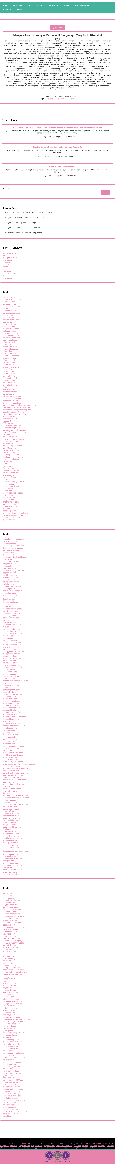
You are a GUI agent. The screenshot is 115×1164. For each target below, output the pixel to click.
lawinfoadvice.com (11, 472)
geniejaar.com (9, 597)
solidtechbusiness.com (12, 759)
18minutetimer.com (11, 640)
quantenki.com (9, 744)
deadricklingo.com (11, 719)
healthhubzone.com (11, 320)
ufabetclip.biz (8, 344)
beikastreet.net (9, 895)
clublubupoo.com (10, 807)
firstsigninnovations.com (13, 916)
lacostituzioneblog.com (13, 493)
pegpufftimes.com (10, 904)
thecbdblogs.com (10, 1109)
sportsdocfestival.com (12, 870)
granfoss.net (8, 1075)
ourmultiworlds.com (11, 900)
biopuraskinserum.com (12, 1042)
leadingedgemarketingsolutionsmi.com (19, 405)
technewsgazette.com (12, 1001)
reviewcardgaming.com (13, 762)
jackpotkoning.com (11, 836)
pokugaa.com (8, 861)
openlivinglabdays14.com (13, 412)
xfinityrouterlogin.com (12, 1096)
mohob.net (7, 606)
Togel (66, 5)
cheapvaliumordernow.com (14, 780)
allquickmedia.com (11, 999)
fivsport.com (8, 468)
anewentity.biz (9, 1010)
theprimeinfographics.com (14, 777)
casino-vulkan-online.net (13, 1082)
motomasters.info (10, 735)
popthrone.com (9, 573)
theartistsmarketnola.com (14, 1057)
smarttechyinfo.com (11, 611)
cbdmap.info (8, 566)
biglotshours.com (10, 333)
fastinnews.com (9, 829)
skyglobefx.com (10, 721)
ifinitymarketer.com (11, 834)
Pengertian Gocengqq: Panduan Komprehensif (24, 217)
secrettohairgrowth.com (13, 1021)
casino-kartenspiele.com (13, 970)
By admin (46, 96)
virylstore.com (9, 934)
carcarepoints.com (11, 454)
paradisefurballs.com (12, 624)
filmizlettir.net (8, 898)
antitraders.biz (9, 416)
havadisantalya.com (11, 306)
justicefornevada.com (12, 658)
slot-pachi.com (9, 620)
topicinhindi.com (10, 543)
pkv (4, 276)
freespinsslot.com (10, 622)
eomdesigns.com (10, 728)
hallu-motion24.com (11, 1071)
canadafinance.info (11, 1046)
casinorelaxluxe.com (11, 818)
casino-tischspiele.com (12, 974)
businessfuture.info (11, 561)
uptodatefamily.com (11, 486)
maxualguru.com (10, 615)
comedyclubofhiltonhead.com (15, 773)
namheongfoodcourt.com (14, 1064)
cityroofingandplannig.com (14, 432)
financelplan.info (10, 559)
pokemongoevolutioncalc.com (16, 852)
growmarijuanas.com (12, 647)
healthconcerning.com (12, 633)
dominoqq (7, 262)
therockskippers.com (12, 1073)
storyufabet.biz (9, 380)
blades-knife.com (10, 699)
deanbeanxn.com (10, 568)
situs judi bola (107, 1144)
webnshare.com (9, 649)
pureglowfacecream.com (13, 1003)
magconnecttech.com (12, 9)
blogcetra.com (9, 678)
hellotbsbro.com (10, 663)
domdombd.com (10, 822)
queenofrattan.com (11, 692)
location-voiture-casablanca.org (16, 768)
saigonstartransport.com (13, 1033)
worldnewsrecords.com (13, 755)
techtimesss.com (10, 931)
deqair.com (7, 461)
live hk (5, 255)
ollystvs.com (8, 683)
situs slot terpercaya (64, 1146)
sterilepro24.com (10, 757)
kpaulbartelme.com (11, 771)
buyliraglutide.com (11, 335)
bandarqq (7, 264)
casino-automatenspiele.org (15, 972)
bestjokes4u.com (10, 593)
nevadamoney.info (10, 1048)
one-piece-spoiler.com (12, 701)
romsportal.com (10, 867)
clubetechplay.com (11, 820)
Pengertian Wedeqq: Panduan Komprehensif (23, 222)
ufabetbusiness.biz (11, 356)
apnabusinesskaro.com (12, 1114)
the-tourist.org (9, 958)
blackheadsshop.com (12, 766)
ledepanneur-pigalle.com (13, 1053)
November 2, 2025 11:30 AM (65, 96)
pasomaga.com (9, 511)
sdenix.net (7, 954)
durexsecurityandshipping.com (16, 430)
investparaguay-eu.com (13, 445)
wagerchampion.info (11, 714)
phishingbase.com (10, 854)
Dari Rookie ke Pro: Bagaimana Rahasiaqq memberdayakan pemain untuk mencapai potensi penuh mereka (57, 127)
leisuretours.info (10, 660)
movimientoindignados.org (14, 481)
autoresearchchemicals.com (15, 1111)
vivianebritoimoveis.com (13, 947)
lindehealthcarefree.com (13, 548)
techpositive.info (10, 672)
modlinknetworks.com (12, 838)
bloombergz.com (10, 965)
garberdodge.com (10, 918)
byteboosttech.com (11, 326)
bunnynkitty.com (10, 1026)
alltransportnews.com (12, 396)
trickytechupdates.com (12, 1102)
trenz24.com (8, 981)
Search (6, 188)
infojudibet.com (9, 564)
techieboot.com (9, 311)
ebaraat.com (8, 322)
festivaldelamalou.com (12, 913)
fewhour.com (8, 638)
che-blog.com (9, 579)
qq (4, 269)
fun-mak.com (8, 786)
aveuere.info (8, 627)
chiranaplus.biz (9, 1060)
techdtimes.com (10, 308)
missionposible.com (11, 1091)
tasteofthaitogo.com (11, 1024)
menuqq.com (5, 1144)
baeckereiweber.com (12, 297)
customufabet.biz (10, 378)
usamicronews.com (11, 847)
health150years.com (11, 938)
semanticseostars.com (12, 642)
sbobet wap (62, 1148)
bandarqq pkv (74, 1148)
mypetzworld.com (10, 441)
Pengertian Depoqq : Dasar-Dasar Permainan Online (27, 227)
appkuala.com (9, 1012)
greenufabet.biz (9, 358)
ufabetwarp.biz (9, 342)
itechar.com (8, 315)
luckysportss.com (10, 843)
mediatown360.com (11, 1087)
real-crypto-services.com (13, 439)
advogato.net (8, 961)
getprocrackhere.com (12, 827)
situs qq (47, 1144)
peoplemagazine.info (12, 299)
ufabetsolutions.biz (11, 367)
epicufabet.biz (9, 383)
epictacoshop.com (11, 1039)
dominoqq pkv (24, 1144)
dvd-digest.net (9, 1055)
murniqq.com (86, 1148)
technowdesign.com (11, 427)
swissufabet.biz (9, 353)
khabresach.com (10, 1107)
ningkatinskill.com (10, 466)
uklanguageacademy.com (13, 546)
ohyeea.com (8, 495)
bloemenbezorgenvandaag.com (16, 1019)
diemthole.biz (8, 994)
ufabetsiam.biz (9, 351)
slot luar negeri (95, 1144)
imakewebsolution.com (12, 577)
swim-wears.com (10, 920)
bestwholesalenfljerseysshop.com (17, 410)
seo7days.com (9, 1015)
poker (5, 267)
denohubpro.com (10, 696)
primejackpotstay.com (12, 858)
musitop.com (8, 488)
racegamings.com (10, 856)
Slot (29, 5)
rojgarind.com (9, 636)
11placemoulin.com (11, 602)
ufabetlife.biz (8, 365)
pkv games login (10, 258)
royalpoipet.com (10, 800)
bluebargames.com (11, 911)
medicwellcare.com (11, 748)
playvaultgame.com (11, 863)
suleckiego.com (9, 1116)
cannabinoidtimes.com (12, 629)
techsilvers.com (9, 463)
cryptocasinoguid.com (12, 403)
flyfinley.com (8, 584)
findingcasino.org (10, 705)
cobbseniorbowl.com (12, 425)
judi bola (50, 99)
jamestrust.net (9, 979)
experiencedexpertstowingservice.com (19, 764)
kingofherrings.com (11, 1006)
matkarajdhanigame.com (13, 570)
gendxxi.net (8, 732)
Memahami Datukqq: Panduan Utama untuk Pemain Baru (29, 212)
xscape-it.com (9, 421)
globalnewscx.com (11, 685)
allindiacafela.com (10, 1078)
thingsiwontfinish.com (12, 874)
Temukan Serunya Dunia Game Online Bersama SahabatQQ (57, 147)
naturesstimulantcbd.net (13, 515)
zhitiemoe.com (9, 497)
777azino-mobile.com (12, 423)
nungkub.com (8, 499)
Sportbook (53, 5)
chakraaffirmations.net (12, 591)
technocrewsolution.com (13, 943)
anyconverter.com (10, 988)
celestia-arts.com (10, 907)
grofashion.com (9, 849)
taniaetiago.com (10, 506)
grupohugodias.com (11, 459)
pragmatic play (24, 1146)
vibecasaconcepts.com (12, 739)
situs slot (13, 1146)
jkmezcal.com (9, 793)
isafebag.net (8, 963)
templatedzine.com (11, 470)
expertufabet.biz (10, 347)
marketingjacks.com (11, 1098)
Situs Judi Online (82, 5)
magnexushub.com (11, 329)
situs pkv (84, 1144)
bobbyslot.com (9, 600)
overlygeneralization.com (13, 651)
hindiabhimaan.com (11, 1105)
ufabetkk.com (9, 997)
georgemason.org (10, 541)
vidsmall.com (8, 750)
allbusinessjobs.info (11, 550)
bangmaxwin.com (10, 1035)
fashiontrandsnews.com (13, 398)
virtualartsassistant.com (13, 775)
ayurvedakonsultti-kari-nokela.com (18, 414)
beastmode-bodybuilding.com (16, 557)
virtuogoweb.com (10, 331)
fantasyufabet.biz (10, 349)
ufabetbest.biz (9, 374)
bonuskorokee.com (11, 813)
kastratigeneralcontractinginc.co (16, 407)
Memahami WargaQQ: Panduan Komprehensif (24, 233)
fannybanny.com (10, 831)
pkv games (62, 99)
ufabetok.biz (8, 387)
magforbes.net (9, 949)
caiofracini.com (9, 669)
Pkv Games (17, 5)
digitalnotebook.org (11, 613)
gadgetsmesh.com (11, 656)
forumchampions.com (12, 909)
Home (5, 5)
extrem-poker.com (11, 450)
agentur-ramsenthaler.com (14, 726)
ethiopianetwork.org (11, 654)
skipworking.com (10, 983)
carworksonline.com (11, 929)
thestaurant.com (10, 802)
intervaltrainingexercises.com (15, 795)
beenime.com (8, 782)
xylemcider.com (9, 504)
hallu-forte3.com (10, 1069)
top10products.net (11, 552)
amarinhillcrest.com (11, 956)
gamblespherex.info (11, 723)
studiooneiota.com (11, 703)
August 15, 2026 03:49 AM (66, 176)
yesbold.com (8, 317)
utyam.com (7, 490)
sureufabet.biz (9, 376)
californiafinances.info (12, 1044)
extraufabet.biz (9, 362)
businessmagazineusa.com (14, 746)
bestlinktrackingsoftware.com (15, 804)
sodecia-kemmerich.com (13, 784)
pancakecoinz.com (11, 582)
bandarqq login (9, 273)
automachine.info (10, 710)
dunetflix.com (8, 479)
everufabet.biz (9, 389)
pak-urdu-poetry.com (12, 676)
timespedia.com (9, 990)
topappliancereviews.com (14, 1100)
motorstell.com (9, 936)
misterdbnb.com (10, 791)
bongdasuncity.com (11, 618)
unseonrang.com (10, 674)
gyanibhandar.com (11, 340)
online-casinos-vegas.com (14, 1093)
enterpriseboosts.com (12, 967)
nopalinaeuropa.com (11, 517)
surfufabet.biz (9, 371)
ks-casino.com (9, 452)
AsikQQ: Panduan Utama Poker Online (57, 166)
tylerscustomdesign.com (13, 927)
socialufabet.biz (9, 369)
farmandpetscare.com (12, 665)
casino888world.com (12, 789)
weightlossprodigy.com (13, 609)
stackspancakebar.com (12, 1062)
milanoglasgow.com (11, 1066)
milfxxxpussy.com (10, 484)
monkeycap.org (9, 952)
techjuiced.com (9, 324)
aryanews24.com (10, 418)
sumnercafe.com (10, 477)
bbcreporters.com (10, 401)
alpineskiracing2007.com (13, 1080)
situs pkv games (73, 1144)
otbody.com (8, 976)
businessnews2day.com (13, 753)
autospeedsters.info (11, 712)
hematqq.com (97, 1148)
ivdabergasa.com (10, 434)
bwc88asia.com (9, 448)
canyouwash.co (9, 304)
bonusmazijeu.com (11, 809)
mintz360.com (9, 604)
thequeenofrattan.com (12, 694)
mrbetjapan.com (10, 1008)
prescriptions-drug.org (12, 940)
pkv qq (14, 1144)
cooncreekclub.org (11, 902)
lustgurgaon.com (10, 595)
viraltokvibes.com (10, 945)
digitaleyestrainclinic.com (13, 1089)
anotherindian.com (11, 502)
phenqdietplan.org (10, 475)
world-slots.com (10, 575)
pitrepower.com (9, 1084)
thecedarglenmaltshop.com (14, 539)
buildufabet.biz (9, 394)
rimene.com (8, 1051)
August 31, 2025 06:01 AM (65, 137)
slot (72, 99)
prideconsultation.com (12, 586)
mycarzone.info (9, 737)
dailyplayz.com (9, 825)
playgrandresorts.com (12, 865)
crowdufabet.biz (10, 392)
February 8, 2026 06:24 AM (65, 156)
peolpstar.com (9, 925)
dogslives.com (9, 687)
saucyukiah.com (10, 893)
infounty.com (8, 443)
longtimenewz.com (11, 840)
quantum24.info (9, 741)
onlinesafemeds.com (11, 338)
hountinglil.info (9, 588)
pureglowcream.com (11, 1017)
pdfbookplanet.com (11, 690)
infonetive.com (9, 1037)
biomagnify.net (9, 520)
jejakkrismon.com (10, 992)
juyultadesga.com (10, 436)
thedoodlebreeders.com (13, 457)
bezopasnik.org (9, 1028)
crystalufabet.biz (10, 385)
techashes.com (9, 302)
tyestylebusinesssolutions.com (16, 798)
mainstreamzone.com (12, 645)
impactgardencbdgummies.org (16, 513)
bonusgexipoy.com (11, 816)
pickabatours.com (10, 555)
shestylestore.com (10, 872)
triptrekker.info (9, 730)
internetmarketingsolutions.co (15, 681)
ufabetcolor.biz (9, 360)
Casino (40, 5)
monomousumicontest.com (14, 717)
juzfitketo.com (9, 508)
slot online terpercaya (12, 253)
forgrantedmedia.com (12, 922)
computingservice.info (12, 667)
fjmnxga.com (8, 1030)
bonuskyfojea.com (11, 811)
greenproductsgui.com (12, 631)
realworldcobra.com (11, 708)
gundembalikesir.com (12, 313)
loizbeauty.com (9, 985)
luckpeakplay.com (10, 845)
